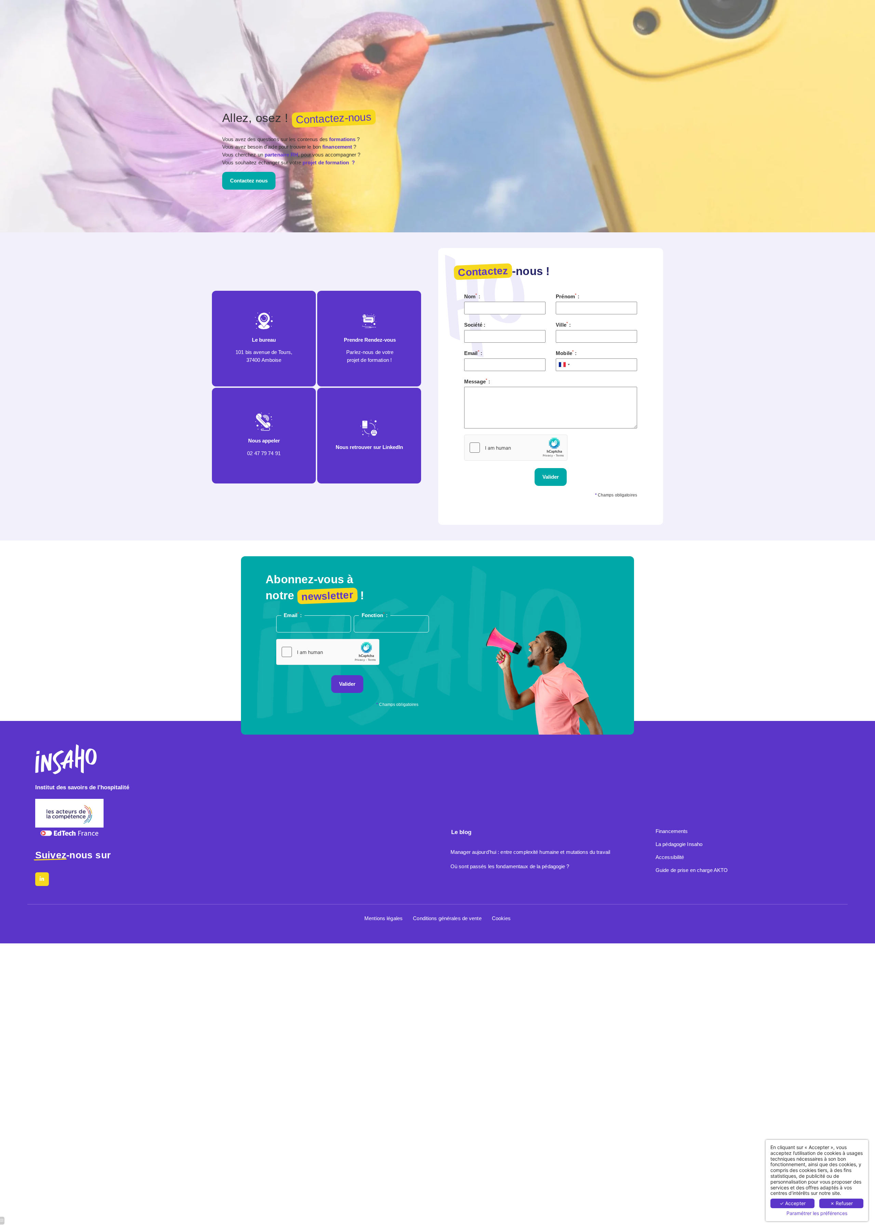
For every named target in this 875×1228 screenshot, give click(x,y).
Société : (474, 325)
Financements (672, 831)
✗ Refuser (841, 1203)
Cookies (501, 918)
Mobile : (566, 353)
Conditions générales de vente (447, 918)
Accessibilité (670, 857)
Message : (477, 381)
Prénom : (567, 296)
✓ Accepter (793, 1203)
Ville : (563, 324)
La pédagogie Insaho (679, 844)
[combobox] (564, 365)
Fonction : (375, 615)
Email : (473, 353)
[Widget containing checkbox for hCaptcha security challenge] (515, 448)
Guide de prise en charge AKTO (692, 870)
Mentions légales (383, 918)
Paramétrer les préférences (816, 1213)
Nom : (472, 296)
